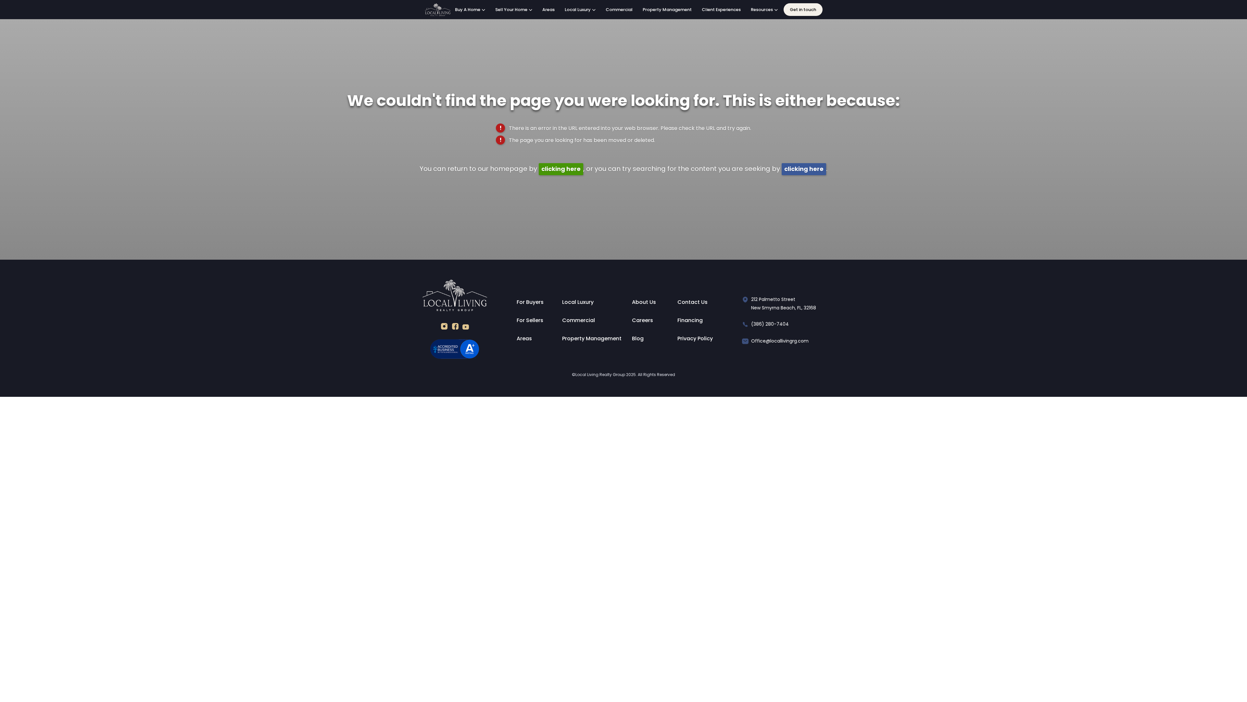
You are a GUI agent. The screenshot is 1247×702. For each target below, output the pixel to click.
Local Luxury (578, 302)
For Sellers (530, 320)
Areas (548, 9)
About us (644, 302)
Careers (642, 320)
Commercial (619, 9)
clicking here (561, 169)
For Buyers (530, 302)
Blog (638, 338)
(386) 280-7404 (770, 324)
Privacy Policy (695, 338)
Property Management (667, 9)
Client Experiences (721, 9)
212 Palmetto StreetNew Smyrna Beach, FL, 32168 (783, 303)
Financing (690, 320)
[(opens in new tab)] (444, 327)
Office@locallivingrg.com (780, 341)
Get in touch (803, 9)
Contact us (692, 302)
